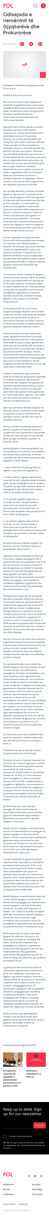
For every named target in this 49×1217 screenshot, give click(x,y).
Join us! (39, 1125)
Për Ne (6, 1189)
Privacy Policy (9, 1204)
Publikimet (8, 1194)
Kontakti (36, 1184)
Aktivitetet (8, 1184)
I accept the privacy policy (20, 1136)
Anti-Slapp (37, 1189)
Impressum (23, 1204)
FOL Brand (37, 1194)
